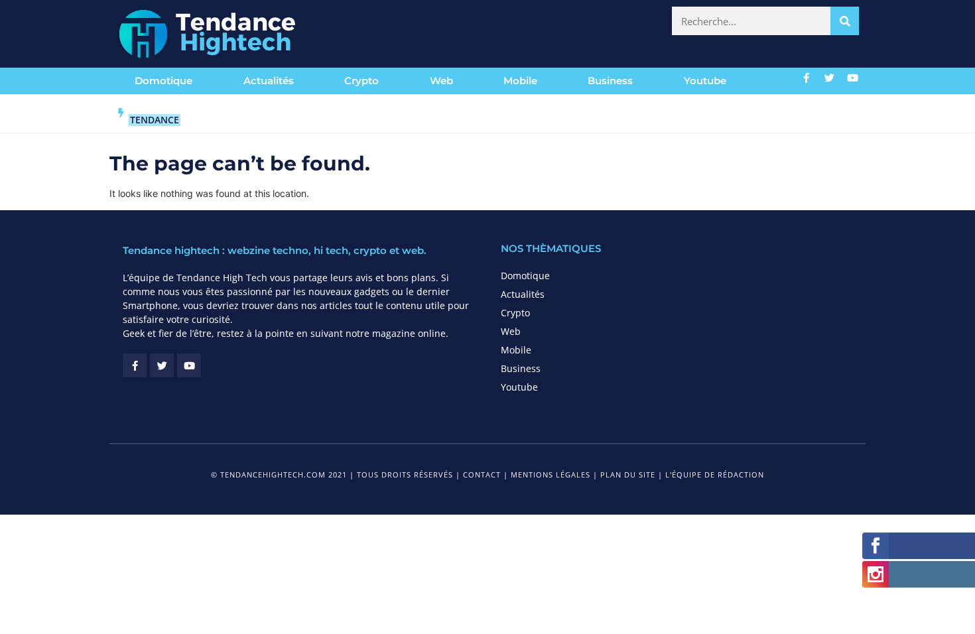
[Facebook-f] (806, 78)
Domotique (163, 80)
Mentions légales (550, 474)
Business (610, 80)
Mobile (520, 80)
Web (441, 80)
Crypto (361, 80)
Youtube (705, 80)
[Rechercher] (844, 21)
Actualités (268, 80)
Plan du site (627, 474)
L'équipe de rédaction (714, 474)
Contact (482, 474)
